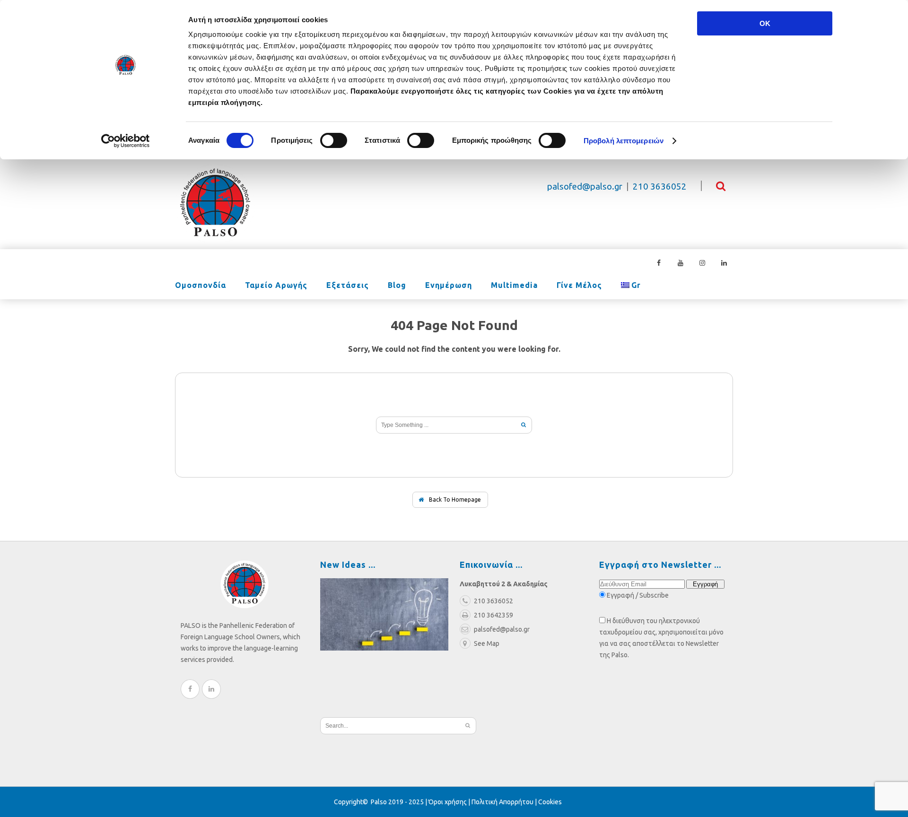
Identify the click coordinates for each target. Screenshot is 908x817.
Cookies (550, 802)
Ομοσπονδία (200, 285)
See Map (486, 643)
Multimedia (514, 285)
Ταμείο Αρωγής (276, 285)
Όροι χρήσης (447, 802)
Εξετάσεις (347, 285)
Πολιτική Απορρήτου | (504, 802)
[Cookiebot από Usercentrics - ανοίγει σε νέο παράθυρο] (125, 141)
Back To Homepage (454, 499)
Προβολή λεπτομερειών (624, 141)
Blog (397, 285)
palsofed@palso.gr (584, 186)
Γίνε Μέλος (579, 285)
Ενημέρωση (448, 285)
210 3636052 (660, 186)
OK (765, 23)
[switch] (333, 140)
